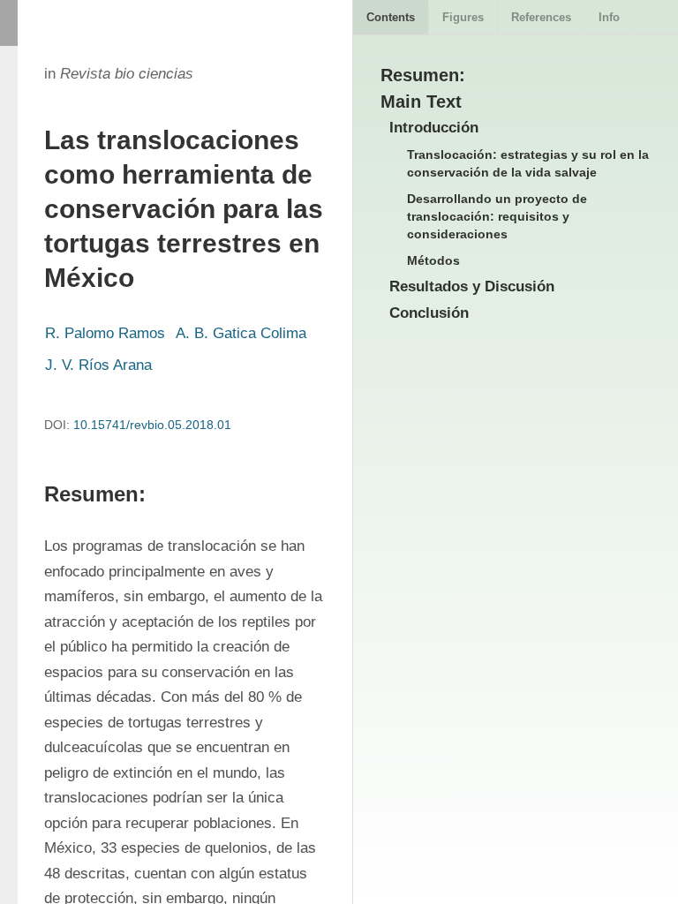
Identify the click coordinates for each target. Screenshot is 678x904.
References (541, 17)
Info (609, 17)
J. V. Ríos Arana (98, 365)
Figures (463, 17)
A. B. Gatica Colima (241, 333)
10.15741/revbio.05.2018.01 (152, 425)
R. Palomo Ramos (105, 333)
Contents (390, 17)
